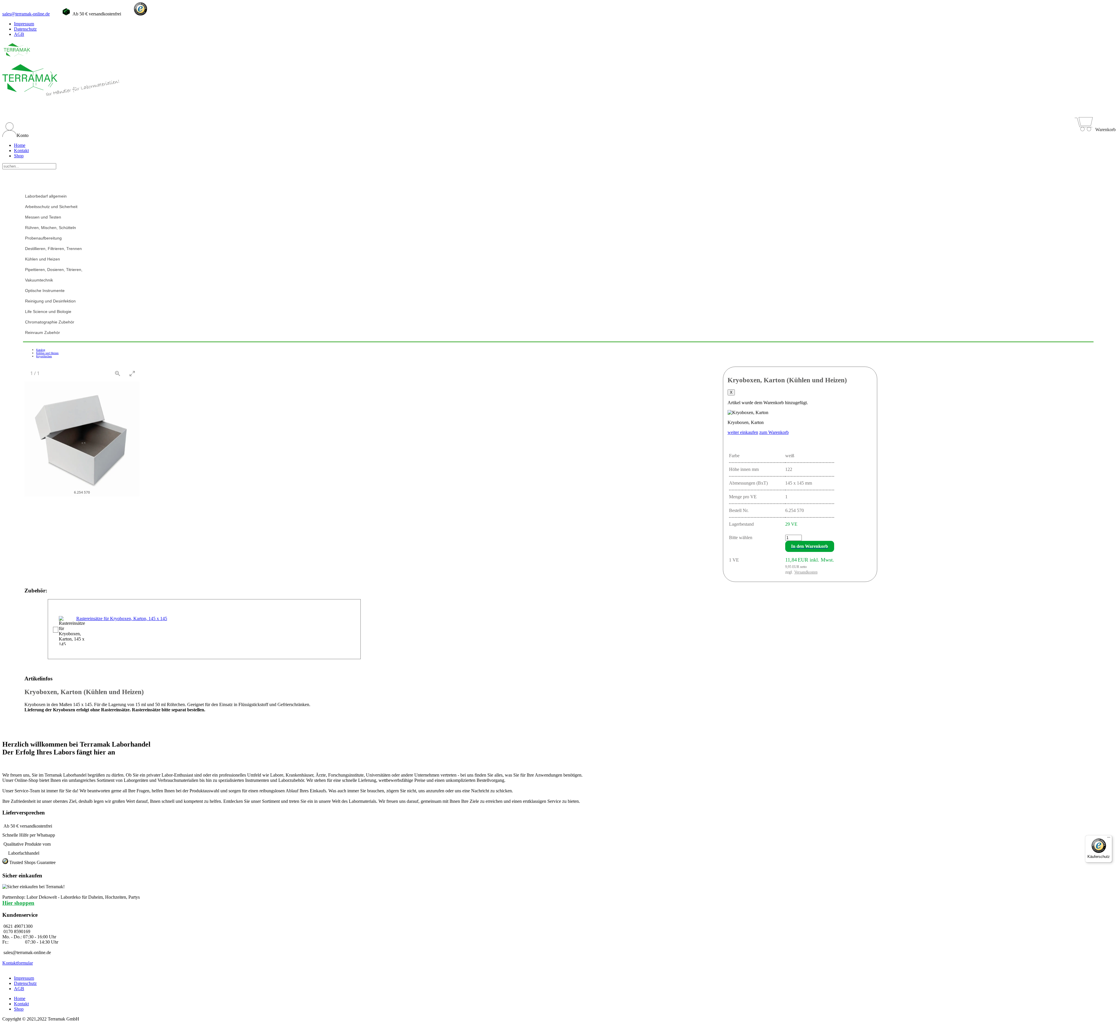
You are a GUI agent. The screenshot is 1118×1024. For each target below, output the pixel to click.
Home (19, 145)
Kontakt (21, 150)
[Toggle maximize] (132, 373)
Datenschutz (25, 29)
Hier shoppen (18, 903)
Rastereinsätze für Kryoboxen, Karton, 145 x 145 (121, 618)
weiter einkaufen (743, 432)
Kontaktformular (17, 962)
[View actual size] (117, 373)
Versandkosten (806, 572)
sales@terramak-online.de (26, 13)
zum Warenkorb (774, 432)
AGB (19, 34)
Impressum (24, 23)
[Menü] (1108, 838)
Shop (19, 155)
